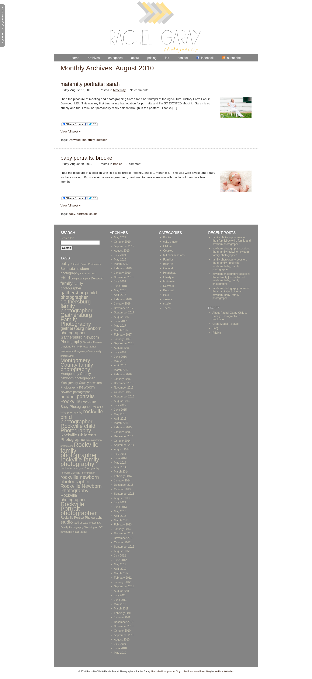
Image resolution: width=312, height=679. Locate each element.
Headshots (169, 272)
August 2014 (121, 449)
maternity (88, 139)
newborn (87, 387)
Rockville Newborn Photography (81, 488)
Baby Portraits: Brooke (86, 158)
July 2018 (120, 281)
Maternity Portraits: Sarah (90, 84)
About (135, 57)
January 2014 (122, 480)
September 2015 (124, 396)
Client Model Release (225, 323)
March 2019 (121, 263)
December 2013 (123, 484)
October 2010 (122, 630)
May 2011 (120, 604)
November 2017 (123, 308)
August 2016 (121, 347)
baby (72, 213)
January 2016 (122, 378)
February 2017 (123, 334)
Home (75, 57)
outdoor (101, 139)
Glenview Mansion (92, 342)
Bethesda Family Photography (85, 264)
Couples (168, 250)
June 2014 (120, 458)
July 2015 (120, 405)
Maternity (119, 90)
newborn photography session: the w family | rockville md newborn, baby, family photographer (231, 278)
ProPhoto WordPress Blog (197, 671)
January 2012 (122, 582)
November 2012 (123, 537)
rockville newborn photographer (79, 479)
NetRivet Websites (224, 671)
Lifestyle (168, 277)
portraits (82, 213)
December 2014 (123, 436)
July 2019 (120, 255)
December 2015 (123, 383)
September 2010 (124, 635)
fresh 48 (168, 263)
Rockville (70, 401)
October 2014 (122, 440)
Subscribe (234, 57)
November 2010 (123, 626)
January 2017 (122, 339)
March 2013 (121, 520)
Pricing (151, 57)
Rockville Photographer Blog (165, 671)
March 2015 (121, 422)
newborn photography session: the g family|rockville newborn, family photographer (231, 252)
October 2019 (122, 241)
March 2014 (121, 471)
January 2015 (122, 431)
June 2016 (120, 356)
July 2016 (120, 352)
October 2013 (122, 489)
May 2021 (120, 237)
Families (168, 259)
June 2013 (120, 506)
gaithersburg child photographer (78, 295)
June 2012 (120, 560)
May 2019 (120, 259)
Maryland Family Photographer (78, 346)
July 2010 (120, 643)
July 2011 (120, 595)
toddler (78, 522)
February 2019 (123, 268)
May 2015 (120, 414)
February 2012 (123, 577)
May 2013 (120, 511)
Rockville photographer (73, 497)
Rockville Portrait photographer (78, 508)
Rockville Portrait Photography (81, 517)
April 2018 (120, 294)
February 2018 (123, 299)
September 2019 (124, 246)
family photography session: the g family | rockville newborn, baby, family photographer (229, 264)
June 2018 (120, 286)
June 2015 (120, 409)
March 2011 (121, 608)
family (66, 283)
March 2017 (121, 330)
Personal (168, 290)
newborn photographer (75, 392)
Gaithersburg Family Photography (76, 319)
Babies (117, 163)
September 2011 (124, 586)
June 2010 (120, 648)
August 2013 (121, 498)
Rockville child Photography (77, 428)
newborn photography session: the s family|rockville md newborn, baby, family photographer (231, 293)
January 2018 (122, 303)
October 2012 (122, 542)
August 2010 (121, 639)
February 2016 (123, 374)
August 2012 (121, 551)
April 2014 (120, 467)
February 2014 (123, 476)
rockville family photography (79, 461)
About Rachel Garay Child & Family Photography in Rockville (229, 316)
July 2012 (120, 555)
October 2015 (122, 392)
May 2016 (120, 361)
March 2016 (121, 370)
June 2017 (120, 321)
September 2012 (124, 546)
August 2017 (121, 317)
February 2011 (122, 613)
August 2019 (121, 250)
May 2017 (120, 325)
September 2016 (124, 343)
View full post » (70, 131)
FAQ (167, 57)
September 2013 (124, 493)
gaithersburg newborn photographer (80, 330)
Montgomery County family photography (76, 364)
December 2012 (123, 533)
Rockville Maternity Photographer (77, 472)
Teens (167, 308)
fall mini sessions (174, 255)
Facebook (207, 57)
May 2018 (120, 290)
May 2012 (120, 564)
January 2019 (122, 272)
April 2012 (120, 568)
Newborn (168, 286)
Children (168, 246)
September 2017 (124, 312)
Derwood (75, 139)
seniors (167, 299)
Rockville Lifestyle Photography (79, 468)
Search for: (67, 238)
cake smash (88, 273)
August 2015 (121, 401)
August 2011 (121, 590)
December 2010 (123, 621)
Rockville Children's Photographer (78, 437)
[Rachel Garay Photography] (156, 52)
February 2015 (123, 427)
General (168, 268)
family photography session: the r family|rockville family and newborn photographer (231, 241)
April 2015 (120, 418)
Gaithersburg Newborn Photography (79, 339)
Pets (166, 294)
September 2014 (124, 445)
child (65, 277)
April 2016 (120, 365)
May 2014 (120, 462)
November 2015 (123, 387)
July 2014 (120, 454)
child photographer (80, 278)
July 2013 (120, 502)
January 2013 (122, 529)
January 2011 (122, 617)
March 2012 (121, 573)
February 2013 (123, 524)
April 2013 (120, 515)
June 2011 (120, 599)
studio (93, 213)
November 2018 (123, 277)
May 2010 (120, 652)
